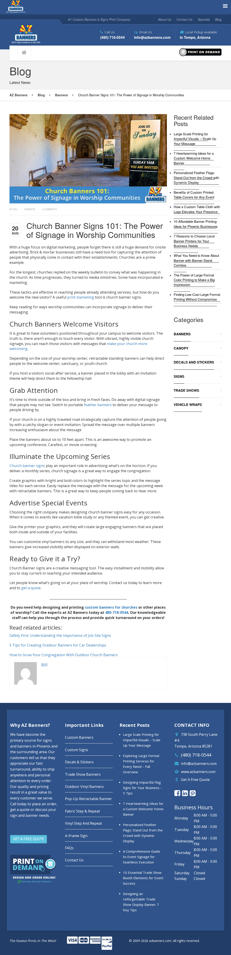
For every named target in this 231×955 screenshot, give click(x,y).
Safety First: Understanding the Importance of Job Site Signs (60, 635)
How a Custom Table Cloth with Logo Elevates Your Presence (197, 209)
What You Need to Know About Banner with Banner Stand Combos (196, 260)
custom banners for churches (111, 607)
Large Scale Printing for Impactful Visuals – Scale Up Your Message (195, 138)
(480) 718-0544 (196, 755)
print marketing (80, 297)
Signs (179, 376)
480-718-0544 (116, 612)
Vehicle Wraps (188, 404)
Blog (218, 19)
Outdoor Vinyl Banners (84, 786)
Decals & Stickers (79, 761)
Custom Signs (76, 749)
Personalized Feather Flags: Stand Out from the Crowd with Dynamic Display (196, 177)
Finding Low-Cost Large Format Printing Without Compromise (197, 296)
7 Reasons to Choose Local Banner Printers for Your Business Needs (194, 241)
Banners (29, 209)
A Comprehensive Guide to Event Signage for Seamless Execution (141, 856)
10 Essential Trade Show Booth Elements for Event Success (143, 878)
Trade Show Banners (83, 774)
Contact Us (184, 19)
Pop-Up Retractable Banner (88, 798)
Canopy (181, 348)
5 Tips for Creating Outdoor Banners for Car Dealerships (57, 645)
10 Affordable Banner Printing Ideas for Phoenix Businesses (196, 223)
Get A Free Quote (195, 779)
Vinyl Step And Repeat (83, 823)
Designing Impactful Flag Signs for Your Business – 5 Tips (142, 787)
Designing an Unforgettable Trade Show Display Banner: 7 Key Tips (141, 901)
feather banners (98, 404)
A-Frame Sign (76, 835)
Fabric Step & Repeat (82, 811)
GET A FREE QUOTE (28, 839)
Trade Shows (186, 390)
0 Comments (49, 209)
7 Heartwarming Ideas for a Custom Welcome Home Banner (194, 158)
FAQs (69, 847)
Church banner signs (27, 465)
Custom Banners (79, 737)
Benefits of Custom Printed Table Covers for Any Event (194, 194)
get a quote (31, 587)
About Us (164, 19)
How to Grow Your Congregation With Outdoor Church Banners (63, 654)
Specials (204, 19)
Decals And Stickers (194, 362)
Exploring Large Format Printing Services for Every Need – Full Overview (141, 763)
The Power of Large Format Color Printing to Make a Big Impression (194, 280)
